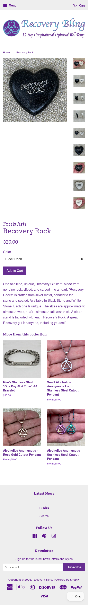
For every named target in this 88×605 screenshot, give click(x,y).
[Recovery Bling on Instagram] (53, 536)
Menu (12, 5)
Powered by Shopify (67, 579)
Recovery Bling (42, 579)
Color (7, 251)
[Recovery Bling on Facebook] (34, 536)
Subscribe (74, 567)
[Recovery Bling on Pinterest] (44, 536)
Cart (81, 5)
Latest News (44, 493)
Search (44, 516)
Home (6, 52)
